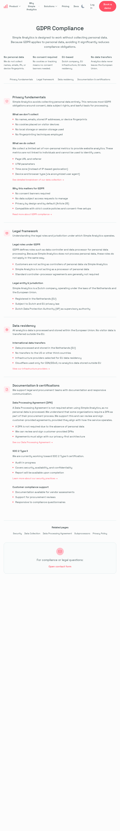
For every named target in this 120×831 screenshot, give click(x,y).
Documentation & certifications (93, 79)
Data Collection (32, 533)
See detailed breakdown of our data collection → (38, 179)
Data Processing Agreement (57, 533)
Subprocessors (82, 533)
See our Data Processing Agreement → (32, 442)
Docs (76, 6)
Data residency (66, 79)
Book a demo (107, 6)
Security (17, 533)
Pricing (65, 6)
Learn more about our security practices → (35, 478)
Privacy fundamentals (21, 79)
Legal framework (45, 79)
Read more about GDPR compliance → (32, 214)
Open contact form (60, 566)
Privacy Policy (100, 533)
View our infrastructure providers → (31, 368)
